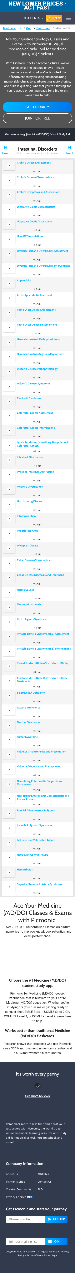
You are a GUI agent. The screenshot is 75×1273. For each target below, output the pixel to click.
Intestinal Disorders (63, 28)
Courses (29, 28)
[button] (37, 958)
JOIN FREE (54, 18)
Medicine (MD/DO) (10, 28)
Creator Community (19, 1189)
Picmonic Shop (15, 1181)
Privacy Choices (16, 1197)
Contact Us (45, 1181)
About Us (12, 1174)
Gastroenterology (44, 28)
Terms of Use (34, 1255)
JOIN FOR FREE (37, 118)
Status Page (50, 1255)
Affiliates (43, 1174)
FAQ (40, 1189)
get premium (37, 107)
